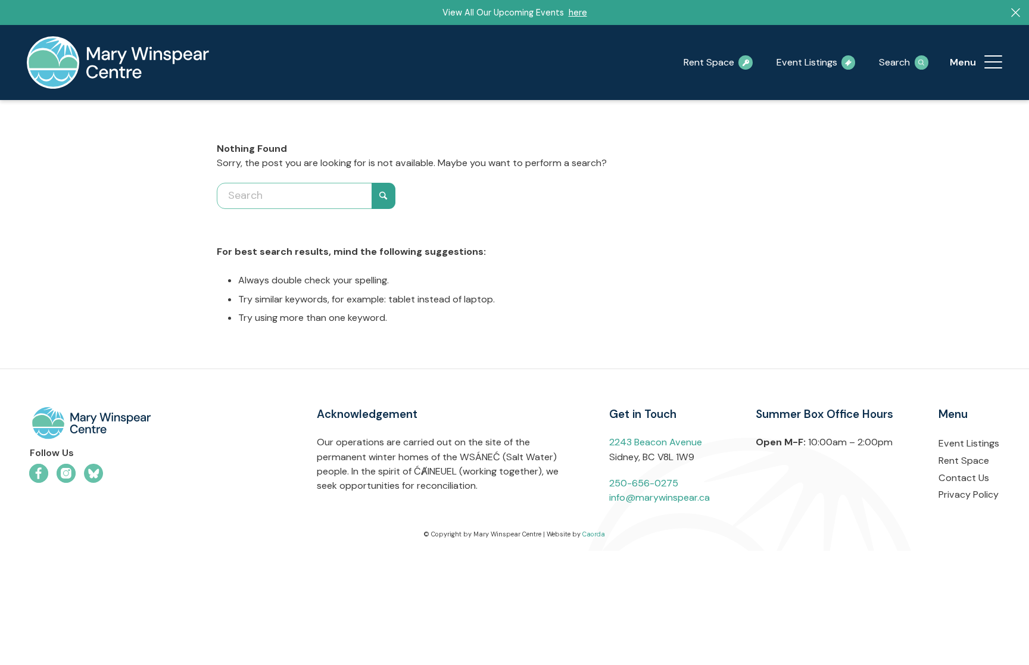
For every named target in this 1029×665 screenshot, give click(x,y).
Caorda (593, 534)
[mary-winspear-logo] (118, 62)
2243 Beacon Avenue (655, 442)
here (578, 12)
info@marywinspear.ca (659, 497)
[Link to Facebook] (39, 473)
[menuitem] (993, 62)
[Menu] (993, 62)
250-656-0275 (643, 483)
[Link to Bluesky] (93, 473)
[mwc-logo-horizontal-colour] (150, 425)
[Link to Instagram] (66, 473)
